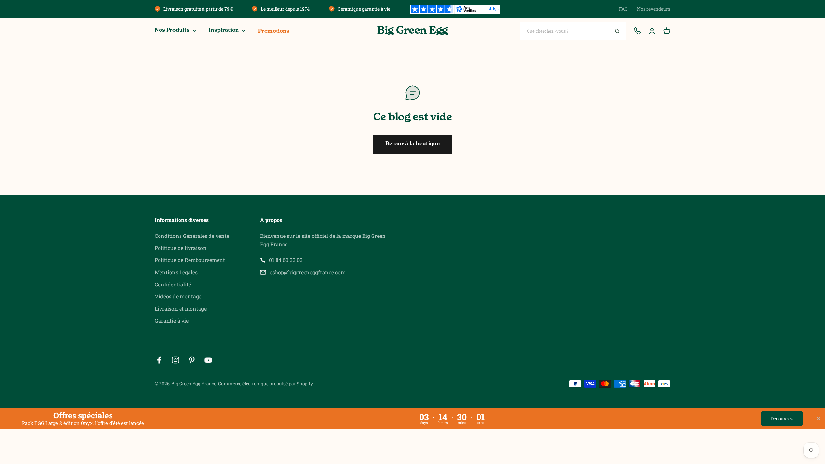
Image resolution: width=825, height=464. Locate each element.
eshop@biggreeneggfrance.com (307, 272)
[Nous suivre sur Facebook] (159, 360)
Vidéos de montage (178, 296)
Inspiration (224, 30)
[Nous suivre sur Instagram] (175, 360)
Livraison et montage (181, 308)
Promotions (273, 31)
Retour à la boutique (412, 144)
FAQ (623, 9)
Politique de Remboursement (190, 259)
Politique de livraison (181, 248)
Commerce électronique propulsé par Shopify (265, 384)
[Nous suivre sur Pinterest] (192, 360)
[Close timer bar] (818, 418)
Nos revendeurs (653, 9)
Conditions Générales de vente (192, 235)
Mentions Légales (176, 272)
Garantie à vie (172, 320)
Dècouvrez (782, 418)
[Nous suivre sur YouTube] (208, 360)
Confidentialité (173, 284)
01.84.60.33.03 (286, 259)
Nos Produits (172, 30)
